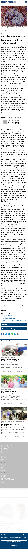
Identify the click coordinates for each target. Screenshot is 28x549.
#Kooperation (17, 371)
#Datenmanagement (8, 403)
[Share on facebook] (2, 334)
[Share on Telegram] (15, 334)
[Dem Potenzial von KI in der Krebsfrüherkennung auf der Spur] (14, 381)
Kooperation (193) (8, 320)
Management (4, 450)
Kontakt (3, 476)
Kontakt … (6, 324)
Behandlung (4, 448)
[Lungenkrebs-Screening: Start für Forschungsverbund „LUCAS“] (14, 349)
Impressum (4, 484)
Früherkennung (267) (9, 318)
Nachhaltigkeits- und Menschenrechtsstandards (7, 478)
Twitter (3, 465)
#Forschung (5, 371)
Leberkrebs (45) (21, 320)
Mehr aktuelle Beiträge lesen (11, 329)
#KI (25, 403)
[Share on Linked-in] (9, 334)
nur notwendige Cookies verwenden (14, 541)
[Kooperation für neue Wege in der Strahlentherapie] (14, 413)
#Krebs (19, 436)
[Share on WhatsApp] (12, 334)
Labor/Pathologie (5, 447)
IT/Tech (3, 451)
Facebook (3, 464)
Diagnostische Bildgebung (7, 445)
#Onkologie (24, 436)
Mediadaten (4, 473)
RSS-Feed (3, 470)
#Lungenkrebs (23, 371)
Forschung (3, 452)
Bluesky (3, 467)
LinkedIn (3, 468)
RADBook (3, 457)
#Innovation (9, 436)
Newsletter (4, 475)
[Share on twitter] (5, 334)
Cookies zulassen (14, 545)
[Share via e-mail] (18, 334)
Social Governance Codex (7, 481)
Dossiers (3, 456)
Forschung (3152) (8, 316)
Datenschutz (4, 482)
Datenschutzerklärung (10, 537)
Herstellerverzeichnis (6, 460)
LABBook (3, 459)
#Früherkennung (11, 371)
